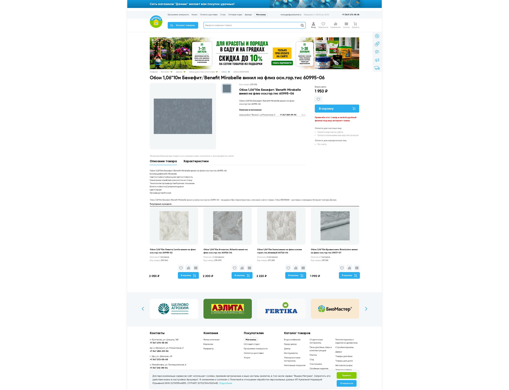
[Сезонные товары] (377, 52)
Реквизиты (208, 348)
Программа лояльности (178, 15)
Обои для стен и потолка (202, 71)
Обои (224, 71)
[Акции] (377, 36)
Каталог (165, 71)
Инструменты (291, 353)
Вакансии (208, 344)
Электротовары (343, 370)
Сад (312, 359)
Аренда (248, 15)
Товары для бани (343, 356)
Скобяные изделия (319, 368)
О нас (223, 15)
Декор (179, 71)
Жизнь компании (211, 339)
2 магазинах (213, 257)
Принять (346, 375)
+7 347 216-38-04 (159, 368)
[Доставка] (377, 68)
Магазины (261, 15)
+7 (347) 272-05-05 (350, 15)
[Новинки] (377, 44)
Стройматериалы (344, 347)
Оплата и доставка (209, 15)
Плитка (313, 355)
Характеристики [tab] (196, 161)
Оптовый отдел (235, 15)
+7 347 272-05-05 (159, 359)
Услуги (194, 15)
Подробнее (225, 383)
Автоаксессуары (343, 365)
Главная (153, 71)
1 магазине (159, 257)
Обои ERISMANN (241, 71)
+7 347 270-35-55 (159, 342)
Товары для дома (344, 361)
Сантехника (316, 364)
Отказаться (346, 383)
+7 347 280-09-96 (288, 115)
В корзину (326, 108)
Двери (338, 352)
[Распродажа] (377, 60)
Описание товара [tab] (163, 161)
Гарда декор (290, 344)
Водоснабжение (292, 339)
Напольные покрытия (294, 365)
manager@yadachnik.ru (291, 15)
